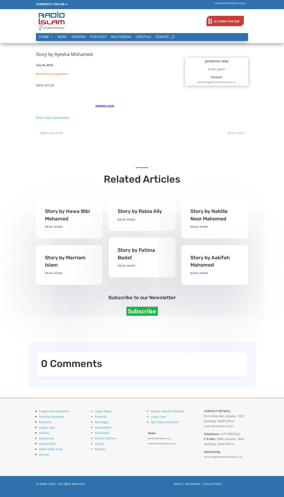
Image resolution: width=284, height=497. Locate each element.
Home (44, 37)
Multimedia (121, 37)
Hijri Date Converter (164, 422)
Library (100, 444)
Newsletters (103, 427)
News (62, 37)
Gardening (46, 438)
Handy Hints (47, 444)
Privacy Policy (213, 484)
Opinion (78, 37)
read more (54, 226)
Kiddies (44, 433)
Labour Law (47, 427)
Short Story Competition (52, 73)
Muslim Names (105, 438)
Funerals (101, 417)
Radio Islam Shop (51, 449)
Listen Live (158, 417)
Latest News (103, 411)
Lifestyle (143, 37)
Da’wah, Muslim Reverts (167, 411)
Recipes (100, 449)
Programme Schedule (54, 411)
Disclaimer (192, 484)
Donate (162, 37)
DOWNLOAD (104, 106)
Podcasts (98, 37)
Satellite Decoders (51, 417)
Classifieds (102, 433)
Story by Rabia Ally (140, 211)
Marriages (102, 422)
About (178, 484)
